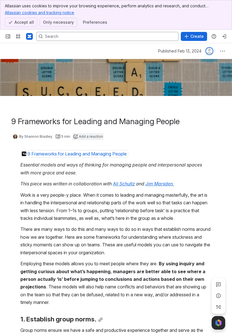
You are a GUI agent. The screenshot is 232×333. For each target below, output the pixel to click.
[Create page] (218, 307)
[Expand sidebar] (7, 36)
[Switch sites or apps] (18, 36)
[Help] (213, 36)
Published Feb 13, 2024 (179, 51)
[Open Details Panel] (218, 295)
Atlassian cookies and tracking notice (39, 12)
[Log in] (224, 36)
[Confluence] (29, 36)
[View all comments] (218, 284)
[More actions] (222, 51)
